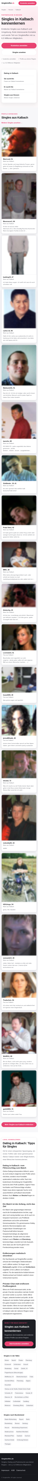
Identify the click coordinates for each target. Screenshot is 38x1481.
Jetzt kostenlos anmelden (19, 1344)
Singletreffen (7, 3)
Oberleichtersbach (21, 1376)
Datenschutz (20, 1470)
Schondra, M (8, 1393)
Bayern (21, 1419)
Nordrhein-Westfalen (22, 1431)
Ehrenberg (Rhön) (18, 1405)
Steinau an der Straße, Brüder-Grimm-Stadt (17, 1389)
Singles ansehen (19, 52)
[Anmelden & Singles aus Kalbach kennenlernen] (19, 142)
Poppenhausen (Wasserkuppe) (14, 1372)
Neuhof (14, 1360)
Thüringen (8, 1444)
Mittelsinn (7, 1405)
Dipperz (28, 1381)
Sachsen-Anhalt (9, 1440)
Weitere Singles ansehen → (11, 123)
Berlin (28, 1419)
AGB (13, 1470)
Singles (3, 9)
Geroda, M (29, 1393)
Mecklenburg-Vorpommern (19, 1427)
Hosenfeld (8, 1385)
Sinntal (16, 1368)
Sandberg (26, 1401)
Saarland (19, 1436)
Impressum (5, 1470)
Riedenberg (8, 1368)
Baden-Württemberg (10, 1419)
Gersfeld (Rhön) (9, 1381)
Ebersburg (29, 1360)
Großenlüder (16, 1401)
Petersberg (20, 1381)
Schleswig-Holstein (22, 1440)
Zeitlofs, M (24, 1368)
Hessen (10, 9)
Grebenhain (29, 1405)
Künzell (26, 1364)
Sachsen (27, 1436)
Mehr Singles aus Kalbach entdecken (19, 1124)
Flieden (21, 1360)
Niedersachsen (9, 1431)
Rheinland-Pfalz (9, 1436)
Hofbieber (7, 1401)
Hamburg (25, 1423)
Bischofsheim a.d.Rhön (21, 1397)
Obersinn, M (8, 1397)
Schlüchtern (17, 1364)
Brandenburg (8, 1423)
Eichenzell (8, 1364)
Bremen (17, 1423)
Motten (7, 1360)
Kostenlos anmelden (27, 3)
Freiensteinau (19, 1393)
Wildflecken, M (9, 1376)
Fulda (31, 1376)
